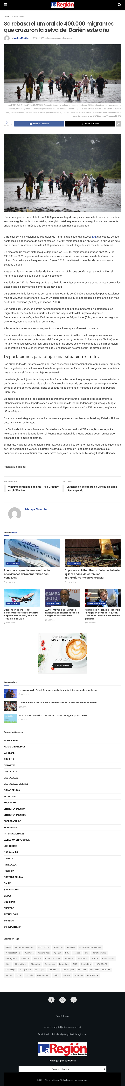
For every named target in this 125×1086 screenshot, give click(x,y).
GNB (75, 964)
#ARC (8, 947)
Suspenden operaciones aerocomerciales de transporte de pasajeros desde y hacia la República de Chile (21, 614)
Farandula (10, 827)
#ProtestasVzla (13, 953)
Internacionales (18, 16)
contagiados (11, 958)
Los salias (54, 969)
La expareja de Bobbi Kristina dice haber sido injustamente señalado (58, 690)
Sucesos (9, 908)
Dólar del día (12, 790)
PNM (19, 975)
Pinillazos (10, 864)
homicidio (86, 964)
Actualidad (11, 740)
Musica (9, 975)
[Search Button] (119, 5)
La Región (40, 969)
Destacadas (13, 563)
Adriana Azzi (44, 953)
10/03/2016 (24, 694)
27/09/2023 (38, 38)
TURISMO (9, 920)
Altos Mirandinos (15, 746)
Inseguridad (25, 969)
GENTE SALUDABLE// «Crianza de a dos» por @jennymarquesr (53, 715)
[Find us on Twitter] (62, 1000)
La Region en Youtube (17, 840)
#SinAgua (29, 953)
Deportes (9, 765)
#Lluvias (71, 947)
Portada (29, 975)
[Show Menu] (5, 5)
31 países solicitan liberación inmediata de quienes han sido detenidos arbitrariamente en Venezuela (92, 574)
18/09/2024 (91, 623)
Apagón (57, 953)
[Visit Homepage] (62, 5)
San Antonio (11, 889)
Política (9, 871)
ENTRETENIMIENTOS (15, 815)
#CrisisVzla (43, 947)
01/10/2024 (10, 582)
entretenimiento (14, 809)
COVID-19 (9, 759)
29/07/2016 (24, 707)
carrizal (77, 953)
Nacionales (11, 852)
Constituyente (99, 953)
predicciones (43, 975)
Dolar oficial (108, 958)
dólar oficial (20, 964)
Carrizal (9, 753)
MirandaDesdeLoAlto (100, 969)
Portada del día (13, 877)
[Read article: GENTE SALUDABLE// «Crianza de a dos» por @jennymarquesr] (10, 718)
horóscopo (10, 969)
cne (86, 953)
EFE (94, 237)
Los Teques (10, 846)
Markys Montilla (21, 38)
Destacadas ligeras (16, 784)
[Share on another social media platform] (118, 124)
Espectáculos (12, 821)
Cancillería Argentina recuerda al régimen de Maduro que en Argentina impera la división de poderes (102, 614)
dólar (8, 964)
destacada (67, 38)
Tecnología (11, 914)
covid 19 (25, 958)
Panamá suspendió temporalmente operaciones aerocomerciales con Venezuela (27, 574)
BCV (67, 953)
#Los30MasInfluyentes (90, 947)
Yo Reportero (12, 927)
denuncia (69, 958)
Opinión (8, 858)
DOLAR (94, 958)
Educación (10, 802)
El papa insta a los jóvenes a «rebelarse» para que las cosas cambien (58, 702)
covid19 (37, 958)
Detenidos (82, 958)
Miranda (82, 969)
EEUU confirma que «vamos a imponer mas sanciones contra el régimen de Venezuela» (62, 612)
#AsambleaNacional (24, 947)
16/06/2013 (24, 719)
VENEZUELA (92, 975)
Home (6, 16)
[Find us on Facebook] (51, 1000)
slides (8, 896)
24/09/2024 (51, 620)
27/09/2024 (71, 582)
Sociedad (9, 902)
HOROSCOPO (101, 964)
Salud (7, 883)
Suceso (66, 975)
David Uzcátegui (53, 958)
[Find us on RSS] (73, 1000)
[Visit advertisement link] (62, 653)
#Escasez (58, 947)
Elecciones (50, 964)
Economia (10, 796)
